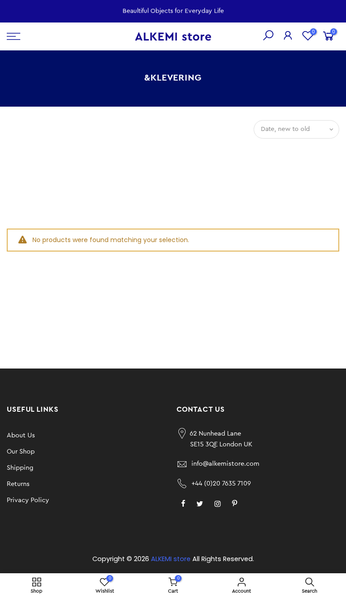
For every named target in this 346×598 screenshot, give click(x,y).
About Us (21, 435)
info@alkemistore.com (225, 463)
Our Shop (21, 451)
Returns (18, 484)
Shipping (20, 467)
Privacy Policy (28, 500)
